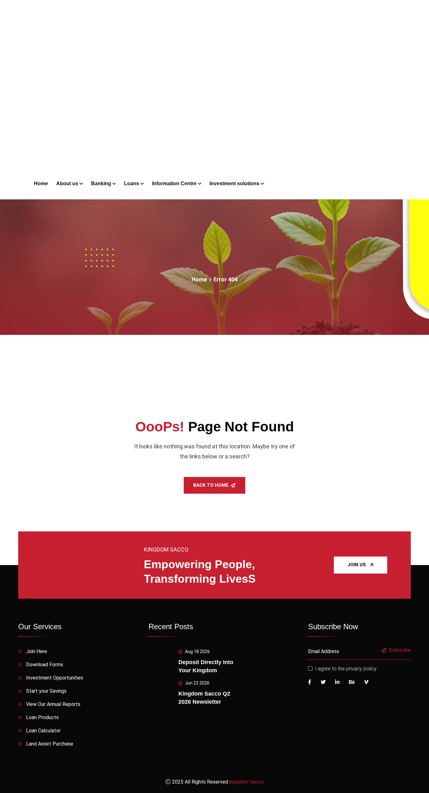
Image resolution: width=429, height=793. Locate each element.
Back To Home (211, 485)
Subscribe (400, 650)
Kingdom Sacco (246, 782)
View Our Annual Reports (53, 704)
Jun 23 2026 (196, 682)
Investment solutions (234, 183)
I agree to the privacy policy (346, 669)
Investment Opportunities (54, 678)
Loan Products (42, 717)
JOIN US (356, 565)
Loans (131, 183)
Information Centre (174, 183)
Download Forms (44, 665)
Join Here (36, 651)
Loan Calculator (43, 731)
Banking (101, 183)
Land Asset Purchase (49, 744)
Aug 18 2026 (197, 651)
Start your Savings (46, 691)
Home (199, 279)
